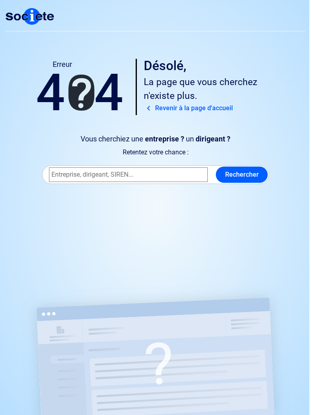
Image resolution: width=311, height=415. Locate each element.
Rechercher (242, 174)
